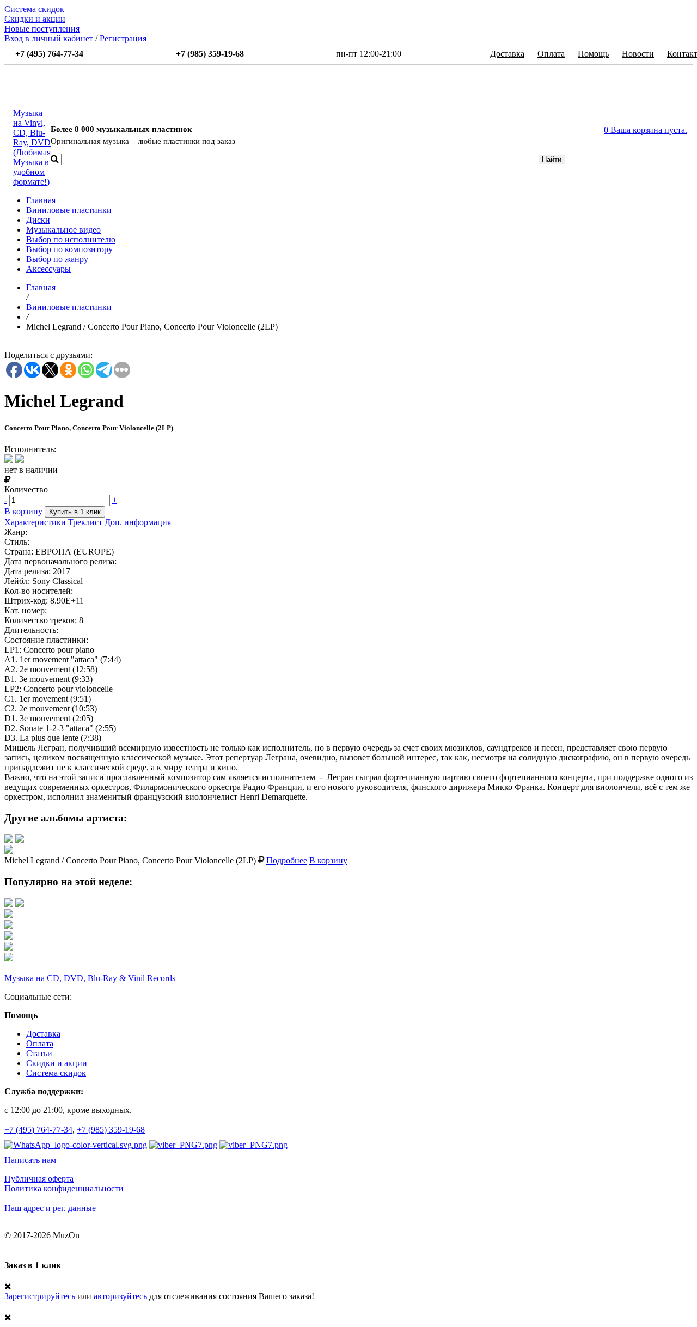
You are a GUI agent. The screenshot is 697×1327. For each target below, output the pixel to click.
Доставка (507, 53)
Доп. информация (138, 522)
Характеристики (35, 522)
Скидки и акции (34, 18)
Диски (38, 219)
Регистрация (123, 38)
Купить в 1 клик (75, 512)
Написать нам (30, 1160)
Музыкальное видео (63, 229)
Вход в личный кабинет (48, 38)
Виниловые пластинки (69, 210)
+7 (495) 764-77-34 (38, 1129)
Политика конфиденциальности (64, 1188)
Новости (638, 53)
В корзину (23, 511)
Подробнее (286, 860)
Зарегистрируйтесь (39, 1296)
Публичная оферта (39, 1178)
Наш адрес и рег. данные (50, 1208)
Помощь (593, 53)
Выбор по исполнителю (70, 239)
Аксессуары (48, 268)
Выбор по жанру (57, 259)
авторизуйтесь (120, 1296)
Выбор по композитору (69, 249)
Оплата (551, 53)
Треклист (85, 522)
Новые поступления (42, 28)
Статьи (39, 1053)
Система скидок (34, 9)
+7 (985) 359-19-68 (111, 1129)
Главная (41, 200)
